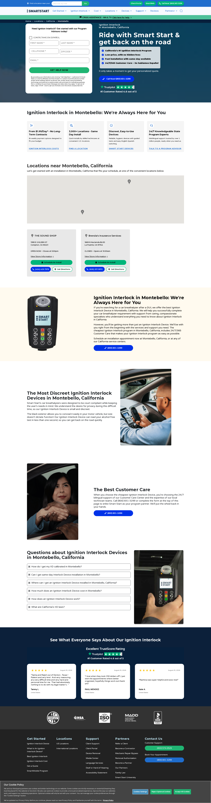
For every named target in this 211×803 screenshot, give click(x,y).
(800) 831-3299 (176, 3)
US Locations (62, 743)
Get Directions (63, 269)
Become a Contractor (125, 748)
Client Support (92, 743)
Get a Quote (32, 766)
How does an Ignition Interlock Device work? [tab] (55, 599)
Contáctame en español (46, 37)
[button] (82, 212)
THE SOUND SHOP (46, 235)
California (50, 21)
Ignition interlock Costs (44, 148)
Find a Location (78, 148)
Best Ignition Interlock (37, 756)
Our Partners (121, 768)
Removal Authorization (125, 758)
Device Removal (93, 753)
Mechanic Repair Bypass (126, 753)
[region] (105, 792)
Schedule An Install (53, 262)
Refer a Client (121, 743)
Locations (38, 21)
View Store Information (41, 256)
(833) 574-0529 (164, 748)
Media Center (92, 758)
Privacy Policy (108, 800)
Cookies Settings (140, 792)
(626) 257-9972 (96, 269)
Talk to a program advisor (165, 148)
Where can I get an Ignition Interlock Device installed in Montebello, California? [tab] (74, 582)
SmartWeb (150, 3)
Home (28, 21)
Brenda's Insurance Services (105, 235)
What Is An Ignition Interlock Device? (36, 750)
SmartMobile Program (37, 771)
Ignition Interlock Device (38, 743)
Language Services (94, 763)
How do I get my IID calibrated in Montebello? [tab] (56, 566)
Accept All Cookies (182, 792)
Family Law (120, 772)
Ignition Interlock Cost (37, 761)
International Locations (67, 748)
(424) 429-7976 (42, 269)
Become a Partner (123, 763)
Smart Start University (125, 777)
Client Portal (136, 3)
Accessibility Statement (96, 772)
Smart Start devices (121, 148)
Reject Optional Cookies (161, 792)
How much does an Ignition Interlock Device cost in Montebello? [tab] (66, 590)
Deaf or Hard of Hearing (97, 768)
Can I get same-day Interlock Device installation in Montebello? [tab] (65, 574)
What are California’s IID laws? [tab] (48, 607)
